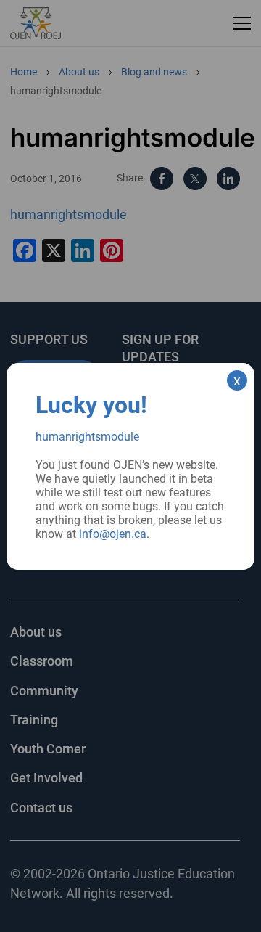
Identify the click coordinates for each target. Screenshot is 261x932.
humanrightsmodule (87, 436)
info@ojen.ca (112, 534)
